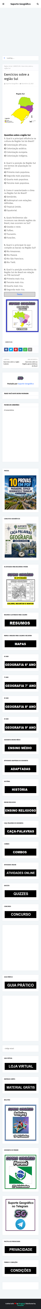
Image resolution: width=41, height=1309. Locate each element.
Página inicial (8, 66)
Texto (19, 294)
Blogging (22, 1303)
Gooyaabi (20, 1305)
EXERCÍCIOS (16, 66)
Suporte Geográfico (20, 4)
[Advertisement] (20, 31)
